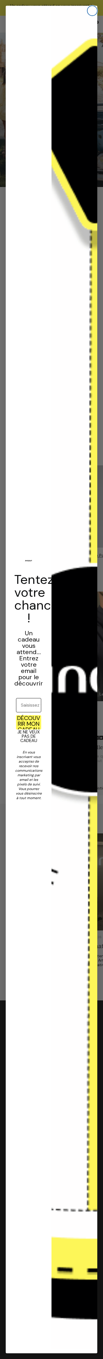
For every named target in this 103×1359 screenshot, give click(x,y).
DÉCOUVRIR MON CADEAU (28, 722)
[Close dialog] (92, 11)
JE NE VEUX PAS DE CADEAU (28, 736)
